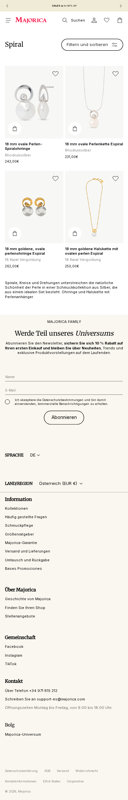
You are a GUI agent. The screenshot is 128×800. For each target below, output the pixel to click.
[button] (8, 20)
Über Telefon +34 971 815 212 (31, 690)
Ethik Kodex (51, 781)
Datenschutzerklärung (21, 771)
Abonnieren (64, 417)
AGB (47, 771)
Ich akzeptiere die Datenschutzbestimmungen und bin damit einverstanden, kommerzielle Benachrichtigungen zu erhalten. (61, 402)
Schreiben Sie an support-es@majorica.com (45, 699)
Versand (63, 771)
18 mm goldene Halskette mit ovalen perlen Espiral (91, 251)
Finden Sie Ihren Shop (25, 607)
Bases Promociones (23, 568)
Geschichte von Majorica (28, 599)
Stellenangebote (20, 616)
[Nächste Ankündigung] (121, 6)
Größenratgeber (19, 534)
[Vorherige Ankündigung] (7, 6)
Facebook (14, 646)
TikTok (10, 664)
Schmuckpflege (19, 525)
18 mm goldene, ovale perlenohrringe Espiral (25, 251)
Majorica (24, 791)
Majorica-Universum (23, 734)
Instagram (13, 655)
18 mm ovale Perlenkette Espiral (94, 144)
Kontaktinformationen (20, 781)
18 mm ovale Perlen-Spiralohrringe (23, 146)
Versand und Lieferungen (27, 551)
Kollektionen (16, 508)
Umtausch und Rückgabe (27, 560)
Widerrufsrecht (86, 771)
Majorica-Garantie (21, 542)
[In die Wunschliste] (55, 74)
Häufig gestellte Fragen (26, 517)
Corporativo (75, 781)
